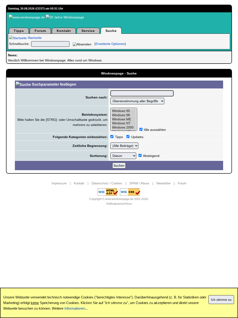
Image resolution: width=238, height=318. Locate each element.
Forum (40, 31)
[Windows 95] (124, 111)
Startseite (34, 38)
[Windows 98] (124, 115)
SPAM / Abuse (139, 183)
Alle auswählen (155, 130)
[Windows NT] (124, 123)
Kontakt (64, 31)
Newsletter (163, 183)
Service (88, 31)
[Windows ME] (124, 119)
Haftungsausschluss (119, 203)
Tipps (19, 31)
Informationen (74, 308)
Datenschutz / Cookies (107, 183)
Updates (136, 137)
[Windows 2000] (124, 127)
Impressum (59, 183)
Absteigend (150, 156)
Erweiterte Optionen (110, 44)
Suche (111, 31)
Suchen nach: (97, 97)
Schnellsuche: (19, 44)
